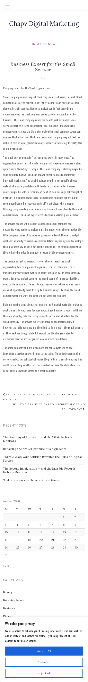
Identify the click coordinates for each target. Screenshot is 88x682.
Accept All (44, 651)
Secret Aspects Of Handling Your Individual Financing (40, 397)
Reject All (44, 673)
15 (64, 532)
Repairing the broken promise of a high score (35, 449)
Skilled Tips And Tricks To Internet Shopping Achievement (48, 407)
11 (17, 532)
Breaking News (44, 44)
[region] (44, 649)
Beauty (7, 592)
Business (9, 608)
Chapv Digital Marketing (44, 24)
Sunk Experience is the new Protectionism (32, 480)
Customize (44, 662)
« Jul (6, 566)
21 (52, 540)
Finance (8, 616)
